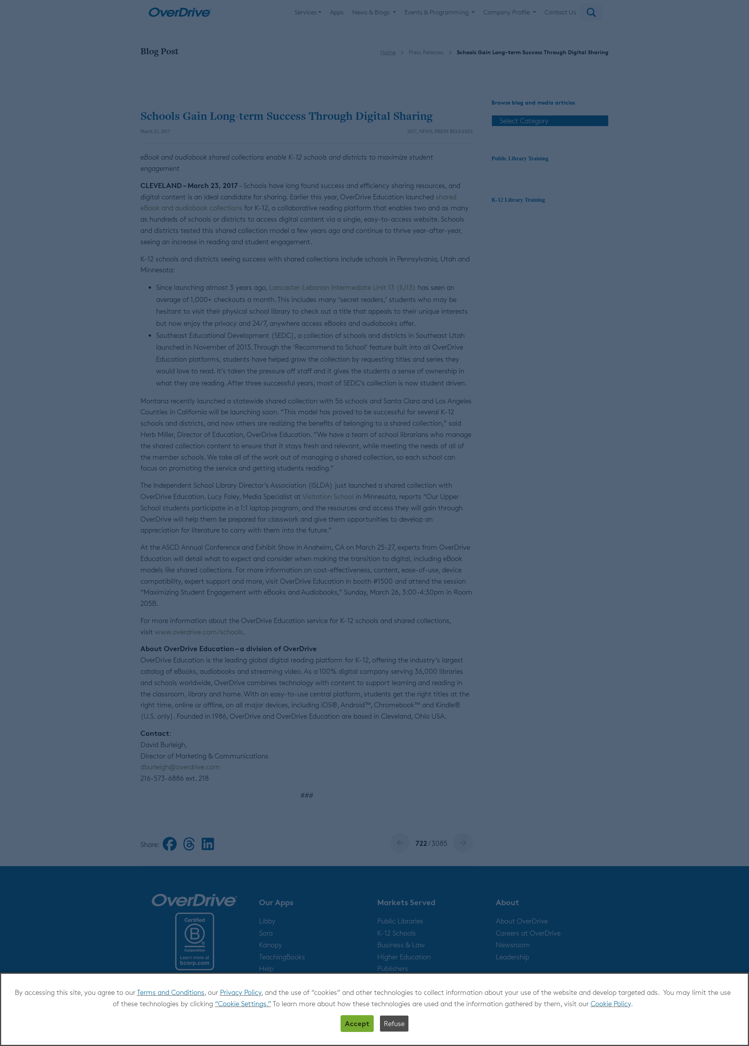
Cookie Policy (611, 1003)
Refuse (394, 1023)
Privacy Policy (240, 992)
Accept (357, 1023)
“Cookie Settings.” (243, 1003)
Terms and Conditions (170, 992)
